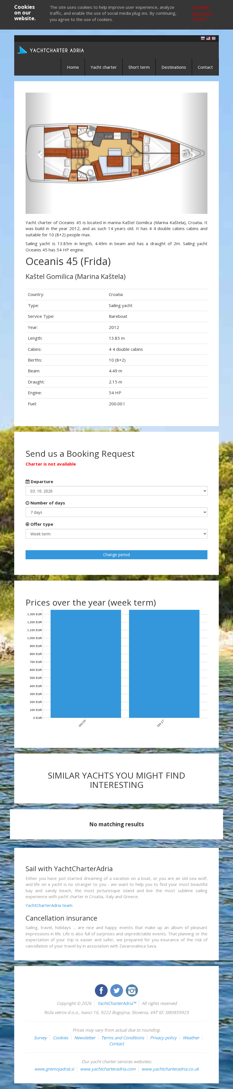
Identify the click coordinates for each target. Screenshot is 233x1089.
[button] (39, 153)
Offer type (41, 524)
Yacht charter (104, 67)
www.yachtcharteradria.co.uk (170, 1069)
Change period (116, 554)
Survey (40, 1037)
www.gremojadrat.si (54, 1069)
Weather (191, 1037)
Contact (205, 67)
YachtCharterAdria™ (116, 1003)
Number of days (47, 503)
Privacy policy (163, 1037)
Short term (139, 67)
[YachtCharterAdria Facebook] (101, 990)
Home (73, 67)
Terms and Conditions (122, 1037)
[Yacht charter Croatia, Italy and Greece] (208, 38)
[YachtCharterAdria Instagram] (132, 990)
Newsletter (84, 1037)
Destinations (173, 67)
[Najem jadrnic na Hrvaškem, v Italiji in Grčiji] (203, 38)
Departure (41, 481)
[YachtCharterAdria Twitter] (117, 990)
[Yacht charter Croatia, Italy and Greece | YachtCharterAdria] (51, 49)
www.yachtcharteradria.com (108, 1069)
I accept (200, 7)
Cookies (60, 1037)
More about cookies (202, 16)
